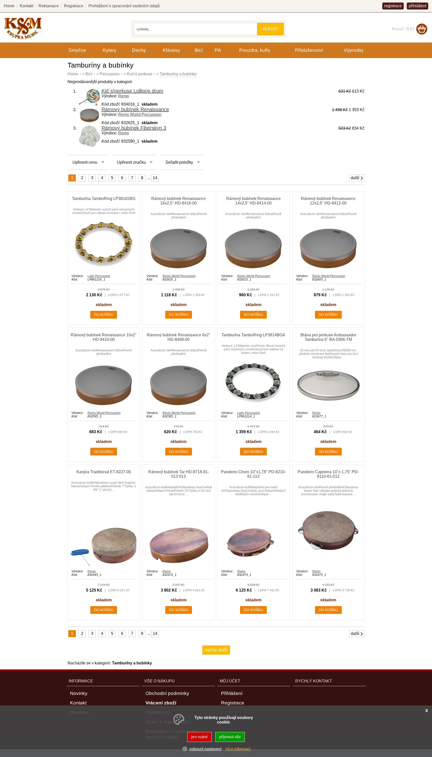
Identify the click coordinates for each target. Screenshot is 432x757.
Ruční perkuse (139, 74)
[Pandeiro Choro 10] (253, 565)
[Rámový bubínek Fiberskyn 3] (89, 146)
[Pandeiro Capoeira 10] (328, 565)
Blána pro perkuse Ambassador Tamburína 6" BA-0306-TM (328, 337)
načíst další (216, 649)
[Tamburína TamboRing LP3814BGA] (253, 406)
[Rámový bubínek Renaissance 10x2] (103, 406)
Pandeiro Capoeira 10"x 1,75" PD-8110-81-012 (328, 474)
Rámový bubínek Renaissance (135, 109)
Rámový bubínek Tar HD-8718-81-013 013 (178, 474)
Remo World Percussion (140, 114)
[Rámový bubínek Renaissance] (89, 121)
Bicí (89, 74)
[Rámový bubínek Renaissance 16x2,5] (178, 269)
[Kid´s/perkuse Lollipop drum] (89, 104)
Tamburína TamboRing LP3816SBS (104, 198)
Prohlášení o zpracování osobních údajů (124, 6)
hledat (270, 29)
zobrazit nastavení (205, 749)
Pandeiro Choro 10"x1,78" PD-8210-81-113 (253, 474)
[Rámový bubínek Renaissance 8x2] (178, 406)
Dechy (139, 50)
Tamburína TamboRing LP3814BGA (253, 335)
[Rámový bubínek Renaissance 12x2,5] (328, 269)
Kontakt (26, 6)
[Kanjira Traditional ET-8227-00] (103, 565)
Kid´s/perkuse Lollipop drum (132, 91)
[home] (23, 38)
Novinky (79, 693)
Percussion (110, 74)
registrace (393, 6)
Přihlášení (231, 693)
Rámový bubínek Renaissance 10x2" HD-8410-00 (103, 337)
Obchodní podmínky (167, 693)
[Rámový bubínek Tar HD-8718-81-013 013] (178, 565)
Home (73, 74)
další (355, 178)
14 (155, 178)
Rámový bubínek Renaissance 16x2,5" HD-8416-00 (178, 200)
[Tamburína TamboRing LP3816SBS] (103, 269)
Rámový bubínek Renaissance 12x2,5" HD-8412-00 (328, 200)
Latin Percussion (99, 276)
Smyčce (77, 50)
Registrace (73, 6)
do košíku (103, 315)
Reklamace (48, 6)
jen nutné (199, 737)
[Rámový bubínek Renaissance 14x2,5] (253, 269)
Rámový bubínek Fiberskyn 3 (134, 128)
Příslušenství (309, 50)
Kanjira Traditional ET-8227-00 (103, 472)
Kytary (109, 50)
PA (218, 50)
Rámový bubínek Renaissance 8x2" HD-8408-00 (178, 337)
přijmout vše (230, 737)
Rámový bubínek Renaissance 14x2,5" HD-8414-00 (253, 200)
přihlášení (417, 6)
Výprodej (353, 50)
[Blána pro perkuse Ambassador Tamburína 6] (328, 406)
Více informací (237, 749)
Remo (123, 96)
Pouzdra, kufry (254, 50)
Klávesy (171, 50)
